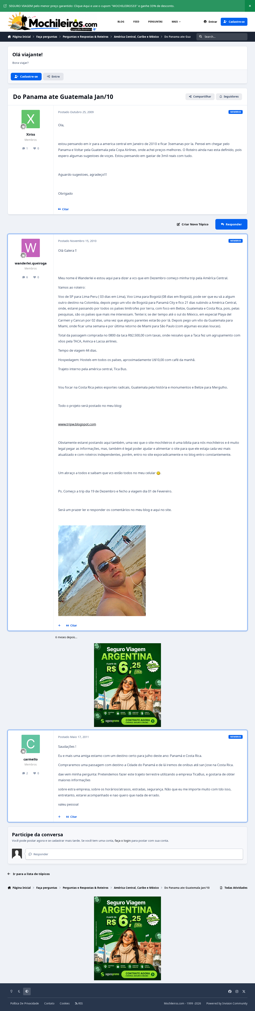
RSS (80, 1003)
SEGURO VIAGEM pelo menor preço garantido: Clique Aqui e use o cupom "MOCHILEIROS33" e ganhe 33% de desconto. (91, 6)
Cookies (65, 1003)
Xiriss (30, 134)
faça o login (123, 840)
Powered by (226, 1003)
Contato (49, 1003)
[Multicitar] (59, 625)
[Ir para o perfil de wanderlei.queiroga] (31, 248)
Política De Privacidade (24, 1003)
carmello (31, 759)
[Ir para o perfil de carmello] (31, 744)
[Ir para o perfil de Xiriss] (31, 119)
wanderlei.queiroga (31, 263)
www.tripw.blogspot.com (77, 424)
